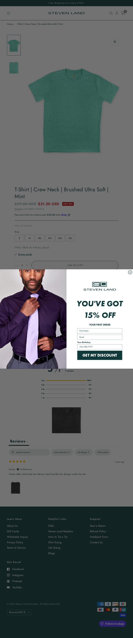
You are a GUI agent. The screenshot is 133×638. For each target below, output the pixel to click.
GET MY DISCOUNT (99, 355)
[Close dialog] (130, 272)
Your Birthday (84, 342)
